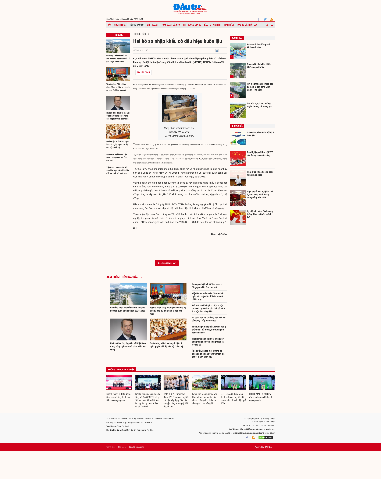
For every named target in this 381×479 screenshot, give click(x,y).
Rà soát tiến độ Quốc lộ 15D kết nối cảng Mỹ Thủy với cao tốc (208, 319)
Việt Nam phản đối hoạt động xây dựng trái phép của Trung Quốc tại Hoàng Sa (208, 341)
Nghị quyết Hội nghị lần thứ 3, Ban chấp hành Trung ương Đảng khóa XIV (260, 194)
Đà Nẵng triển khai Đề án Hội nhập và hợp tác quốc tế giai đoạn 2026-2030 (117, 59)
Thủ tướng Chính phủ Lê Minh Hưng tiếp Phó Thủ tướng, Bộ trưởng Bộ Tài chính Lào (209, 329)
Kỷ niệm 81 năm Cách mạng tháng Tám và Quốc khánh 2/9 (260, 214)
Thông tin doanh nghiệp (121, 369)
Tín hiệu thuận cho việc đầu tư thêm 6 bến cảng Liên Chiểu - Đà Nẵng (260, 86)
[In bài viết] (217, 50)
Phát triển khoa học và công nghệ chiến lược (260, 173)
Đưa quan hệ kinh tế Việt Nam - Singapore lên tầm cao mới (116, 157)
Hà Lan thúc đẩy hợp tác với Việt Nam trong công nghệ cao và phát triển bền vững (117, 116)
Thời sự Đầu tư (136, 25)
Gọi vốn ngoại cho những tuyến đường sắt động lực (259, 105)
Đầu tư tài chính (212, 25)
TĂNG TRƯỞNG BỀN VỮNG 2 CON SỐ (260, 134)
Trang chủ (110, 447)
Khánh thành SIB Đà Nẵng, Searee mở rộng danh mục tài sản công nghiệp (118, 397)
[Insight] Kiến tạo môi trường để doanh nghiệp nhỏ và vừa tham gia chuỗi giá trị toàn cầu (208, 353)
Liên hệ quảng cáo (136, 447)
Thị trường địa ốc (192, 25)
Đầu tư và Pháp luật (248, 25)
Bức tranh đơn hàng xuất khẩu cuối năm (258, 46)
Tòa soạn (121, 447)
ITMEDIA (268, 447)
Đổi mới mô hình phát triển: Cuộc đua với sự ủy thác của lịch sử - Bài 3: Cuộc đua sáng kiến (208, 308)
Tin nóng (118, 35)
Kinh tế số (229, 25)
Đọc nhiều (236, 38)
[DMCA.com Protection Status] (265, 437)
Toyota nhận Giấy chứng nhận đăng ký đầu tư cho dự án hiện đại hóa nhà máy (118, 87)
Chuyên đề (237, 126)
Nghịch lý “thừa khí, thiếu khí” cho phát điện (259, 66)
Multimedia (119, 25)
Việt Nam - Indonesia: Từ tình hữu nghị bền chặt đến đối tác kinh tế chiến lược (117, 170)
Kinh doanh (152, 25)
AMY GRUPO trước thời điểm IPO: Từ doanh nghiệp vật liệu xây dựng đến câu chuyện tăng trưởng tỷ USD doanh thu (176, 400)
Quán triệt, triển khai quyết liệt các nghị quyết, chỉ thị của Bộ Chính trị (117, 144)
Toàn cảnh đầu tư (170, 25)
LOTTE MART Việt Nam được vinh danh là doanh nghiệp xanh (260, 397)
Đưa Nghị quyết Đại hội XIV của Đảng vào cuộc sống (260, 154)
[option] (119, 388)
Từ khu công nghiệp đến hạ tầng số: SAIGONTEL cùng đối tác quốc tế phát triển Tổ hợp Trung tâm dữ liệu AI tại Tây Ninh (147, 400)
